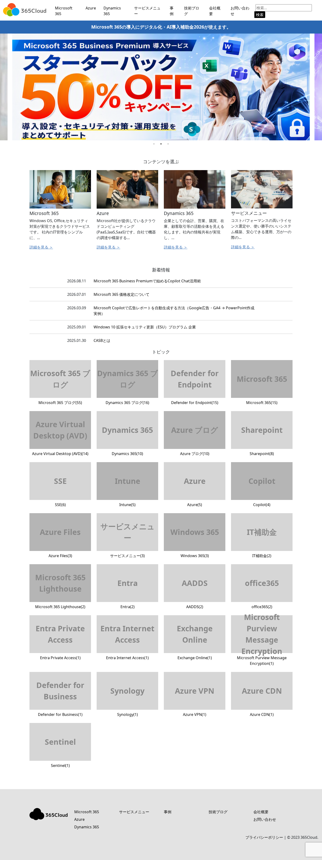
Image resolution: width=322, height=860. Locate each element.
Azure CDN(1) (262, 701)
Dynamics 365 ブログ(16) (127, 386)
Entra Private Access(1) (60, 641)
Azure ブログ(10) (194, 440)
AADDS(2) (195, 593)
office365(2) (262, 593)
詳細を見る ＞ (41, 247)
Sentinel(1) (60, 752)
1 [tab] (154, 144)
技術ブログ (191, 10)
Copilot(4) (261, 491)
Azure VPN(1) (194, 701)
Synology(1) (127, 701)
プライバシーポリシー (264, 837)
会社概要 (214, 10)
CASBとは (102, 340)
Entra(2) (127, 593)
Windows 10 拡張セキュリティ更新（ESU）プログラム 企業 (145, 327)
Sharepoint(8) (262, 440)
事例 (171, 10)
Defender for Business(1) (60, 698)
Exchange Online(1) (195, 641)
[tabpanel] (161, 87)
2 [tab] (161, 144)
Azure (91, 8)
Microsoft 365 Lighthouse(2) (60, 590)
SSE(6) (60, 491)
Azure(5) (195, 491)
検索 (260, 14)
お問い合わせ (240, 10)
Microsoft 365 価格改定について (121, 294)
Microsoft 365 (63, 10)
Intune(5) (127, 491)
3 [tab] (168, 144)
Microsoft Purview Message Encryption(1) (262, 640)
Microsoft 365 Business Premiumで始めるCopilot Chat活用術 (147, 281)
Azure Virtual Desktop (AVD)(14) (60, 437)
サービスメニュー (147, 10)
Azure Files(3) (60, 542)
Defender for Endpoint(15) (195, 386)
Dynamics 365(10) (127, 440)
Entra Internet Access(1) (127, 641)
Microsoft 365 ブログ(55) (60, 386)
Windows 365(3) (194, 542)
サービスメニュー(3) (127, 539)
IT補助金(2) (262, 542)
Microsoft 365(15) (262, 389)
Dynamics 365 (112, 10)
